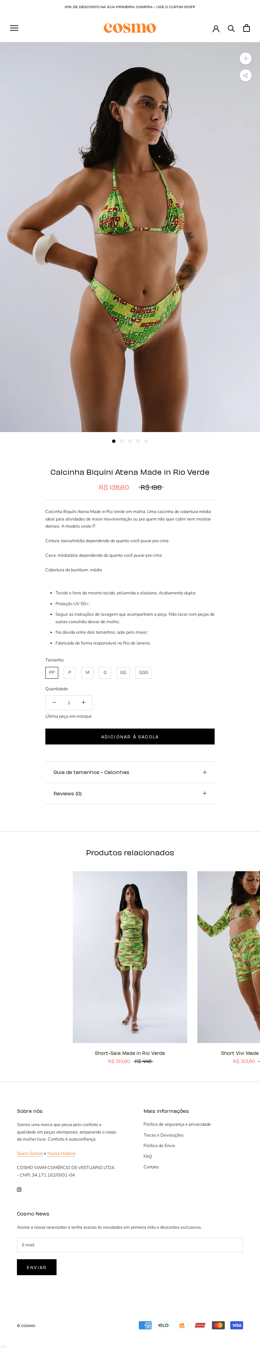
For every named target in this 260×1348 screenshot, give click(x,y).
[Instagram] (19, 1189)
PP (52, 673)
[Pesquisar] (231, 28)
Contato (151, 1167)
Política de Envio (159, 1146)
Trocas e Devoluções (163, 1135)
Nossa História (61, 1153)
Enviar (37, 1267)
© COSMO (26, 1325)
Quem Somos (30, 1153)
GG (123, 673)
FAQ (148, 1156)
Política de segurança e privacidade (177, 1124)
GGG (143, 673)
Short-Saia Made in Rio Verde (130, 1053)
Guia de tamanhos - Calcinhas (91, 772)
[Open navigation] (14, 28)
